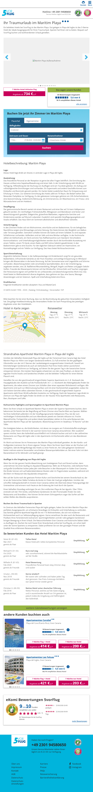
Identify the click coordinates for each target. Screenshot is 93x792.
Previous (7, 57)
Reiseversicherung (48, 774)
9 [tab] (53, 86)
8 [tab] (51, 86)
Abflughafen (15, 125)
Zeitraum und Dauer (18, 136)
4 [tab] (44, 86)
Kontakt (15, 770)
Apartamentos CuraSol (38, 620)
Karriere (44, 763)
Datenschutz (17, 777)
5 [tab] (46, 86)
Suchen (46, 147)
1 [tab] (38, 86)
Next (86, 57)
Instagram (77, 767)
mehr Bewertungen (79, 721)
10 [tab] (55, 86)
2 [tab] (40, 86)
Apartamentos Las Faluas (40, 657)
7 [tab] (49, 86)
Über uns (15, 763)
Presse (43, 767)
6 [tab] (47, 86)
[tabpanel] (46, 61)
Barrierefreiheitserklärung (49, 777)
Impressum (16, 767)
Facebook (76, 763)
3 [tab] (42, 86)
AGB (13, 774)
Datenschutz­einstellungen (17, 782)
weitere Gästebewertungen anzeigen (46, 608)
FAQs (42, 770)
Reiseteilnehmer (55, 136)
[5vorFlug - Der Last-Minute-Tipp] (8, 13)
